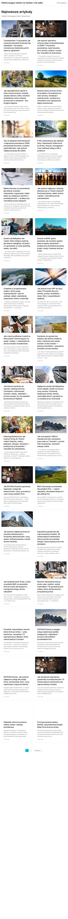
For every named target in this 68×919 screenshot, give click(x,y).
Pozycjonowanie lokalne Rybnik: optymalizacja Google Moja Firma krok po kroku (50, 724)
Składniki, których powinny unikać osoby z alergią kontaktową (15, 724)
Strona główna (62, 3)
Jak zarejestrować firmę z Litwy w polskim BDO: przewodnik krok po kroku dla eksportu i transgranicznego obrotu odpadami (17, 587)
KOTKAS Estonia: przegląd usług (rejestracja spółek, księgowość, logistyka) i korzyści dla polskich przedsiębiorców (48, 634)
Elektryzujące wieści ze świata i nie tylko (22, 3)
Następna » (38, 750)
